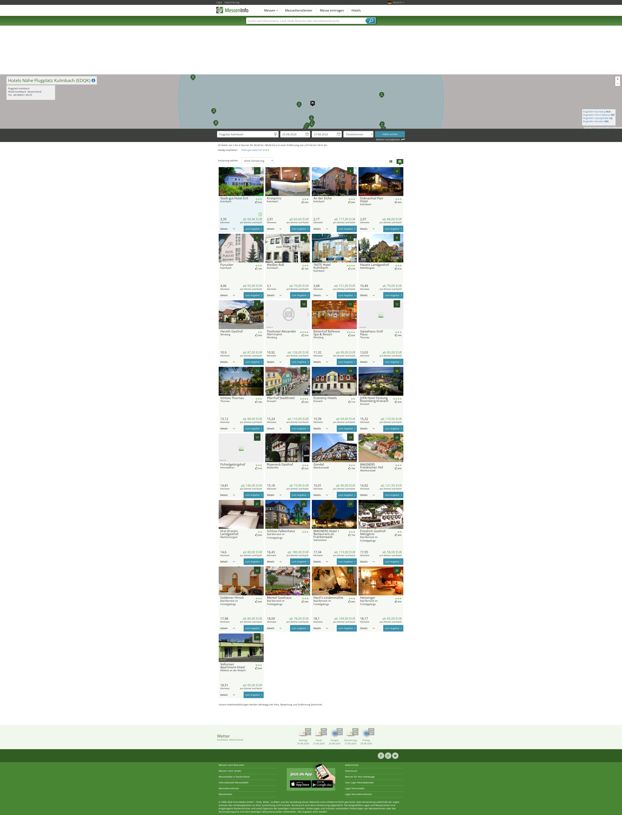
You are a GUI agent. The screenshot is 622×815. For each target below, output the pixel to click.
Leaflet (588, 128)
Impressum (351, 770)
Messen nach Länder (230, 770)
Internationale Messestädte (233, 782)
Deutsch (398, 2)
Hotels (356, 10)
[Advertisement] (311, 50)
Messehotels (225, 794)
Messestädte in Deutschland (234, 776)
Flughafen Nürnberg (597, 111)
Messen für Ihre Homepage (360, 776)
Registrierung (232, 2)
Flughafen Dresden (596, 121)
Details (224, 228)
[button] (311, 101)
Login (219, 2)
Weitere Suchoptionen (388, 139)
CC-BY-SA (618, 128)
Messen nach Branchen (231, 765)
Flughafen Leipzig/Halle (597, 118)
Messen (270, 10)
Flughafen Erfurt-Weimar (599, 114)
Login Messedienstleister (358, 794)
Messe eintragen (332, 10)
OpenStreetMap (602, 128)
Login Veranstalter (355, 788)
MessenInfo (232, 10)
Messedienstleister (298, 10)
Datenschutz (352, 765)
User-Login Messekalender (359, 782)
